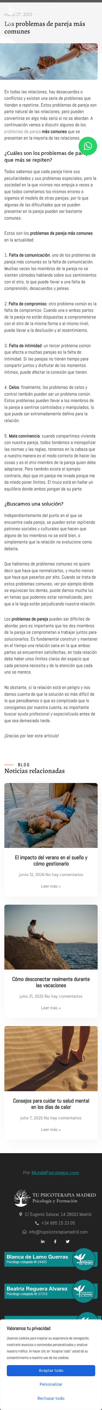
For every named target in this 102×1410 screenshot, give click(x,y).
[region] (51, 1364)
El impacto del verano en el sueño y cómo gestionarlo (51, 860)
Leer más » (51, 886)
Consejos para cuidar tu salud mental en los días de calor (51, 1104)
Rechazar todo (51, 1398)
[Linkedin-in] (43, 1241)
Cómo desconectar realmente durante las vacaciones (51, 982)
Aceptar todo (51, 1370)
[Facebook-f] (55, 1241)
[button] (8, 22)
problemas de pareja (22, 131)
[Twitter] (68, 1241)
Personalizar (51, 1384)
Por (51, 1172)
